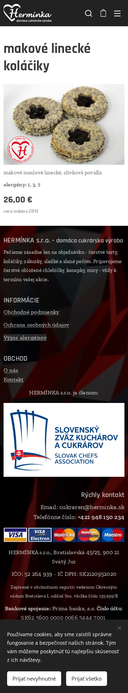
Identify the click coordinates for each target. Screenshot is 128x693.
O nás (11, 370)
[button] (88, 13)
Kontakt (14, 379)
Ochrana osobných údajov (36, 324)
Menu (117, 13)
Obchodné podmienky (31, 312)
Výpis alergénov (25, 337)
